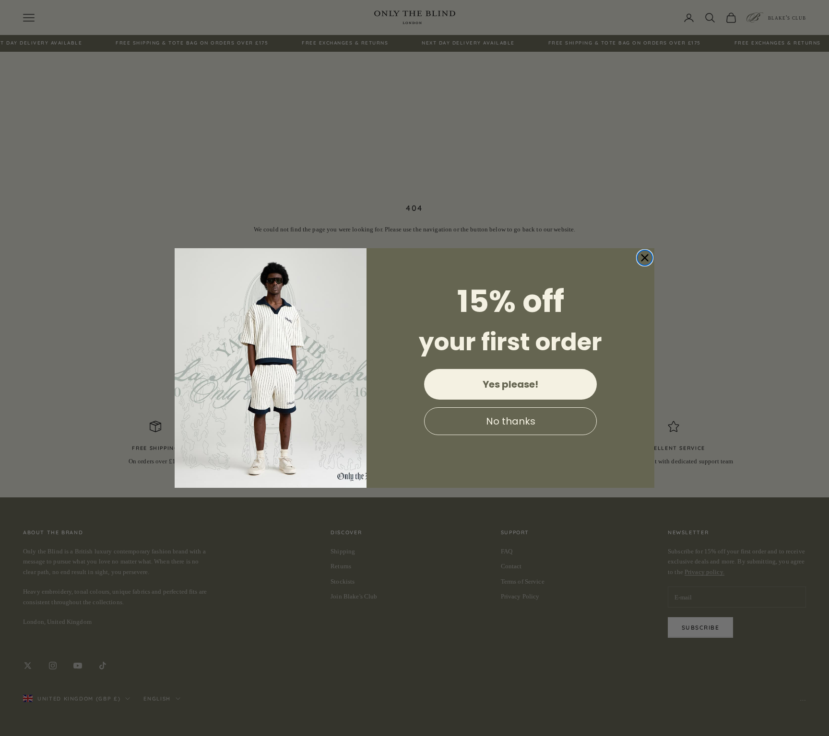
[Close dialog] (644, 257)
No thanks (510, 421)
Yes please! (510, 384)
